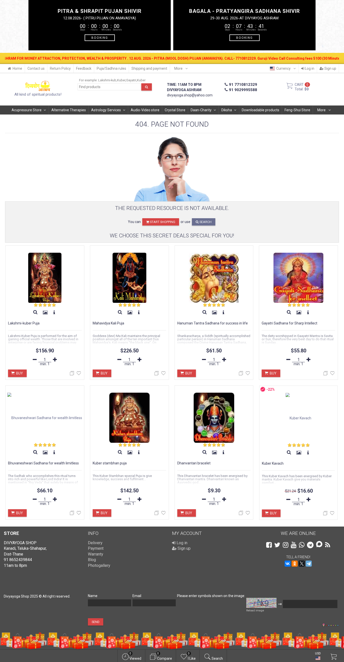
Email (136, 596)
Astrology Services (106, 110)
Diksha (226, 110)
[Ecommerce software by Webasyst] (332, 624)
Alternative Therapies (68, 110)
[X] (302, 564)
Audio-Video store (145, 110)
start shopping (162, 222)
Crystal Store (175, 110)
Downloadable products (260, 110)
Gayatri (131, 80)
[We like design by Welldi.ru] (323, 625)
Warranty (95, 554)
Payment (96, 548)
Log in (309, 68)
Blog (92, 559)
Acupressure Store (27, 110)
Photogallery (99, 565)
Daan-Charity (201, 110)
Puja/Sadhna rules (111, 68)
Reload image (255, 610)
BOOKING (99, 37)
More (178, 68)
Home (17, 68)
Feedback (83, 68)
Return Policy (60, 68)
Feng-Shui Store (297, 110)
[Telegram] (309, 564)
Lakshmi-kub (107, 80)
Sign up (330, 68)
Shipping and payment (149, 68)
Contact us (36, 68)
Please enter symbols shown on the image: (211, 596)
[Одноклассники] (295, 564)
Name (92, 596)
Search (205, 222)
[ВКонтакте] (288, 564)
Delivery (95, 542)
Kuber (121, 80)
